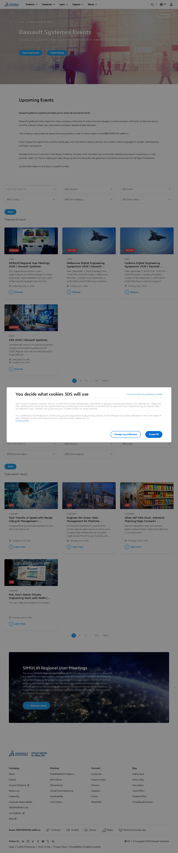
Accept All (154, 434)
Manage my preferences (125, 434)
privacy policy (22, 421)
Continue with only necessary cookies (144, 394)
